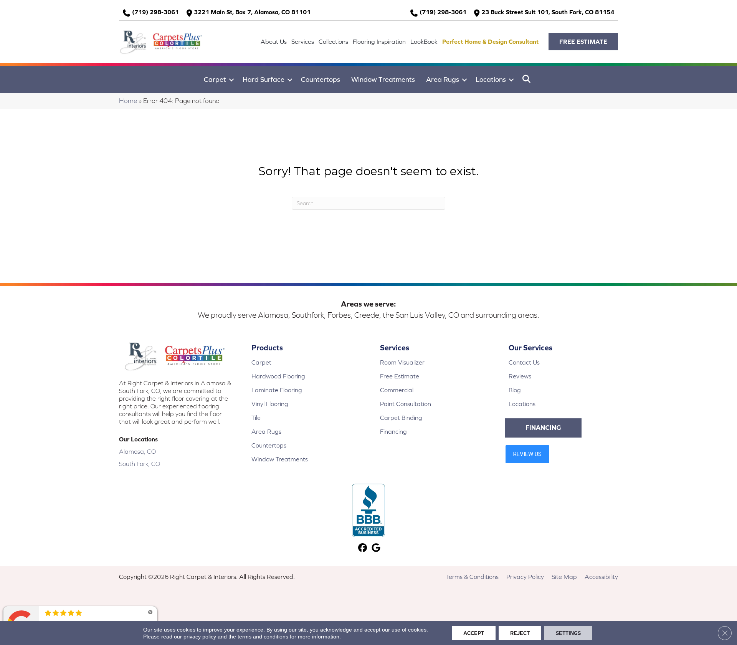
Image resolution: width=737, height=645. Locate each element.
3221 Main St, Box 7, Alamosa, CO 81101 (252, 11)
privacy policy (199, 636)
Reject (520, 633)
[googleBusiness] (376, 548)
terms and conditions (263, 636)
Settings (568, 633)
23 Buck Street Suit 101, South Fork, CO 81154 (547, 11)
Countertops (320, 79)
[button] (583, 41)
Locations (491, 79)
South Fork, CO (139, 463)
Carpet (215, 79)
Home (128, 100)
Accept (473, 633)
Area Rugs (442, 79)
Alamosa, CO (137, 451)
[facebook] (362, 548)
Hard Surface (263, 79)
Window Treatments (383, 79)
